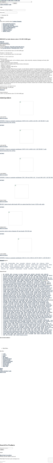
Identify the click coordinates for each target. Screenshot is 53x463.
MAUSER (34, 306)
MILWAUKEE (26, 307)
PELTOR (4, 313)
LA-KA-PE (5, 303)
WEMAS (4, 333)
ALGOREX (21, 275)
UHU (32, 328)
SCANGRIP (39, 320)
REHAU (33, 316)
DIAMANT (24, 284)
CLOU (48, 281)
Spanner (44, 267)
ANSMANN (43, 275)
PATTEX (37, 312)
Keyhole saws (28, 264)
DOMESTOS (43, 284)
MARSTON (47, 305)
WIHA (35, 333)
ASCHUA (20, 276)
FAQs (51, 305)
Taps (7, 268)
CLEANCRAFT (37, 281)
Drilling (2, 264)
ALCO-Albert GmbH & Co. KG (8, 275)
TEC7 (37, 326)
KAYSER (10, 301)
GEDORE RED (14, 291)
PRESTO (4, 315)
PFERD (22, 313)
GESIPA (21, 291)
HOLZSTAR (29, 295)
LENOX (37, 303)
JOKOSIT (5, 300)
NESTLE (9, 308)
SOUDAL (43, 323)
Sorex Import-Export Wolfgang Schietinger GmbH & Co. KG (30, 323)
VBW (42, 329)
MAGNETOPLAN (41, 305)
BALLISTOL (45, 276)
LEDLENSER (16, 303)
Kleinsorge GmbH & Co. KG (43, 301)
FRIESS (29, 290)
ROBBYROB (20, 317)
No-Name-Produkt (31, 308)
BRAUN (22, 279)
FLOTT (8, 290)
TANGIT (34, 326)
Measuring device (15, 48)
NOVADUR (32, 310)
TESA (50, 326)
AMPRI (35, 275)
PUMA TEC (46, 315)
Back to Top (3, 372)
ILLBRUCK (49, 297)
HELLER (39, 294)
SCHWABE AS (28, 321)
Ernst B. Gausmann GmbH (11, 287)
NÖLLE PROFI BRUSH (42, 308)
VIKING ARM (31, 331)
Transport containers (19, 268)
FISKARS (43, 289)
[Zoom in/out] (0, 461)
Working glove (37, 268)
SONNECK (5, 323)
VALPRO (28, 329)
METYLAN (16, 307)
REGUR (29, 316)
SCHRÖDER (22, 321)
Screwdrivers (27, 267)
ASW (27, 276)
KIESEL (23, 301)
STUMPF (4, 326)
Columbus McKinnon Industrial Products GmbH (17, 282)
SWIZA (26, 326)
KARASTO (46, 300)
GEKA (18, 291)
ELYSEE (23, 286)
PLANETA (33, 313)
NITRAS (25, 308)
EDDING (4, 286)
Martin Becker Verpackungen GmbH (9, 306)
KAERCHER (21, 300)
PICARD (28, 313)
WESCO (26, 333)
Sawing (2, 267)
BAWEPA (23, 277)
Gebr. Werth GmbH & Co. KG (47, 290)
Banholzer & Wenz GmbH (7, 277)
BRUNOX (40, 279)
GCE (40, 290)
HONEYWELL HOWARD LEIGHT (9, 296)
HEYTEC (14, 295)
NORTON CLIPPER (25, 310)
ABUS (11, 274)
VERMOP (50, 329)
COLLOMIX (5, 282)
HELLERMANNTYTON (45, 294)
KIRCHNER (30, 301)
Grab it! (41, 2)
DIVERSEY (28, 284)
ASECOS (24, 276)
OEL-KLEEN (10, 311)
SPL (50, 323)
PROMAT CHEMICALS (31, 315)
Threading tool (12, 268)
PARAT (34, 312)
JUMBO (13, 300)
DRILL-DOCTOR (6, 285)
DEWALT (19, 284)
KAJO (30, 300)
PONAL (43, 313)
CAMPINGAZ (27, 280)
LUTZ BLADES (34, 305)
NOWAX (42, 310)
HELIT (35, 294)
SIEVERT (12, 322)
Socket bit (35, 267)
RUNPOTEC (36, 318)
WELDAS (42, 332)
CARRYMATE (19, 281)
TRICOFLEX (37, 327)
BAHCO (40, 276)
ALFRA (16, 275)
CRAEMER (41, 282)
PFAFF (18, 313)
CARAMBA (36, 280)
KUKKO (47, 302)
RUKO (32, 318)
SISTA (35, 322)
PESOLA (15, 313)
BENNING (31, 277)
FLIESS (49, 289)
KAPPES (42, 300)
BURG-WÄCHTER (12, 280)
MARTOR (19, 306)
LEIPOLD (25, 303)
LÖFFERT (25, 305)
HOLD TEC (18, 295)
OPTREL (48, 311)
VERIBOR (46, 329)
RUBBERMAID (27, 318)
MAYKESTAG (48, 306)
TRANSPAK (26, 327)
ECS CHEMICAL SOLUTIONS (46, 285)
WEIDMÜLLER (33, 332)
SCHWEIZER (39, 321)
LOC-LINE (14, 305)
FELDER (26, 289)
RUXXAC (41, 318)
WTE (7, 334)
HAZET (14, 294)
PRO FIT (12, 315)
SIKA (16, 322)
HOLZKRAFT (24, 295)
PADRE (25, 312)
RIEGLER (16, 317)
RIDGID (2, 41)
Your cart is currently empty (6, 21)
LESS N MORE (42, 303)
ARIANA (50, 275)
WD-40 (21, 332)
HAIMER (35, 292)
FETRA (30, 289)
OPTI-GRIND (34, 311)
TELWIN (46, 326)
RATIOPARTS (19, 316)
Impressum (50, 308)
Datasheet (2, 89)
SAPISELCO (34, 320)
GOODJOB (43, 291)
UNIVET (9, 329)
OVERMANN (17, 312)
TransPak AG (32, 327)
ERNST (4, 287)
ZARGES (18, 334)
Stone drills (49, 267)
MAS (22, 306)
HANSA (48, 292)
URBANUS (14, 329)
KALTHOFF (33, 300)
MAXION (43, 306)
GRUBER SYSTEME (14, 292)
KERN (20, 301)
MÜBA (35, 307)
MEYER (21, 307)
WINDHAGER (43, 333)
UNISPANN (5, 329)
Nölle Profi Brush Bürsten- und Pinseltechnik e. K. (12, 310)
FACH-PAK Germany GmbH (8, 289)
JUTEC (17, 300)
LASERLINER (10, 303)
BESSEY (45, 277)
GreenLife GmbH (6, 292)
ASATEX (15, 276)
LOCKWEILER (20, 305)
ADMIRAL (25, 274)
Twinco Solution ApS (18, 328)
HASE (4, 294)
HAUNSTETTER (9, 294)
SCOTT (43, 321)
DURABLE (26, 285)
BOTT (19, 279)
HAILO (31, 292)
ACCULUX (20, 274)
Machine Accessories (34, 264)
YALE (14, 334)
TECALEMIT (41, 326)
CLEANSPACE (43, 281)
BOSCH (8, 279)
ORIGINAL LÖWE (6, 312)
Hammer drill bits (21, 264)
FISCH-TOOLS (37, 289)
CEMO (24, 281)
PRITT (8, 315)
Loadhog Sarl (8, 305)
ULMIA (38, 328)
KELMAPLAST (15, 301)
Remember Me (4, 15)
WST (4, 334)
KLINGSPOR (10, 302)
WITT (48, 333)
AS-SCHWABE (10, 276)
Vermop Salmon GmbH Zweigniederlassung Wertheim (12, 331)
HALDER (39, 292)
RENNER (42, 316)
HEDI (20, 294)
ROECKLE (35, 317)
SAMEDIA (20, 320)
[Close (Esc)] (4, 461)
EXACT (38, 287)
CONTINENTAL (30, 282)
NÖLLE (36, 308)
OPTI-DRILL (28, 311)
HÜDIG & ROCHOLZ (13, 297)
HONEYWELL (38, 295)
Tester (21, 48)
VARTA (39, 329)
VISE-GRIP (36, 331)
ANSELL (39, 275)
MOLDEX (31, 307)
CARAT (40, 280)
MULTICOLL (43, 307)
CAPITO (31, 280)
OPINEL (21, 311)
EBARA (35, 285)
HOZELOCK (5, 297)
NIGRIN (13, 308)
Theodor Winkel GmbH (14, 327)
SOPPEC (9, 323)
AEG (29, 274)
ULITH (35, 328)
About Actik (50, 291)
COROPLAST (36, 282)
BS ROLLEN (44, 279)
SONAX (46, 322)
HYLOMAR (35, 297)
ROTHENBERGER (6, 318)
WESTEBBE (30, 333)
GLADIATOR (26, 291)
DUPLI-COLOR (21, 285)
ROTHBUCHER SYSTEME (46, 317)
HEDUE (23, 294)
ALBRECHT (46, 274)
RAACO (50, 315)
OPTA (24, 311)
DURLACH (31, 285)
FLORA (4, 290)
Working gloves (43, 268)
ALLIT (25, 275)
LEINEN (21, 303)
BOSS (12, 279)
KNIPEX (20, 302)
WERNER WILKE (20, 333)
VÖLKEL (41, 331)
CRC (45, 282)
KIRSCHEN (35, 301)
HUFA (18, 297)
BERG (34, 277)
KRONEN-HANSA (35, 302)
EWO (35, 287)
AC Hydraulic (15, 274)
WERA (8, 333)
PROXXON (39, 315)
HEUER (9, 295)
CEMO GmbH (28, 281)
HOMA (34, 295)
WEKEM (38, 332)
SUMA (15, 326)
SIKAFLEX (19, 322)
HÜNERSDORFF (29, 297)
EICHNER (15, 286)
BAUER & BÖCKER (17, 277)
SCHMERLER (5, 321)
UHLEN (28, 328)
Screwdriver (7, 267)
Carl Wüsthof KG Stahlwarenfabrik (9, 281)
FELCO (22, 289)
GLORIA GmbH (37, 291)
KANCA (38, 300)
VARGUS (35, 329)
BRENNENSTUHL (27, 279)
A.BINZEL (7, 274)
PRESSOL (48, 313)
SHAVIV (4, 322)
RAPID (8, 316)
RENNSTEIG (46, 316)
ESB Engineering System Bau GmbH (26, 287)
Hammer (15, 264)
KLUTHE (16, 302)
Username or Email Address (6, 10)
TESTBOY (5, 327)
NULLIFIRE (5, 311)
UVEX (21, 329)
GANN (33, 290)
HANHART (44, 292)
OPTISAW (44, 311)
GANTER (37, 290)
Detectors (7, 46)
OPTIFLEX (40, 311)
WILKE (38, 333)
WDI (24, 332)
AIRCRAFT (37, 274)
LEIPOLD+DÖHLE (31, 303)
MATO (30, 306)
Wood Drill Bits (31, 268)
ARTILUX (5, 276)
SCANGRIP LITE (46, 320)
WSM (50, 333)
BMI (51, 277)
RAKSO (4, 316)
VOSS (44, 331)
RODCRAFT (30, 317)
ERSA (18, 287)
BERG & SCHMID (39, 277)
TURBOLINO (11, 328)
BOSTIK (15, 279)
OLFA (17, 311)
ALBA (42, 274)
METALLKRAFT (10, 307)
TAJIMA (30, 326)
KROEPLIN (29, 302)
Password (2, 12)
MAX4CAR (38, 306)
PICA (25, 313)
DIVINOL (33, 284)
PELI (48, 312)
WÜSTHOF (10, 334)
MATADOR (26, 306)
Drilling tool (7, 264)
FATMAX (16, 289)
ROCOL (25, 317)
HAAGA (22, 292)
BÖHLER (5, 279)
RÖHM (39, 317)
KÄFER (26, 300)
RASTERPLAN (13, 316)
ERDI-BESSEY (47, 286)
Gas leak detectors (6, 48)
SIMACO (31, 322)
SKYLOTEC (39, 322)
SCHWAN (34, 321)
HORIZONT (47, 296)
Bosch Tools (3, 455)
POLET (40, 313)
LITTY (4, 305)
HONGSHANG (33, 296)
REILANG (37, 316)
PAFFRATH (29, 312)
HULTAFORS (22, 297)
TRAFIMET (21, 327)
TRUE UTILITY (48, 327)
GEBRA (4, 291)
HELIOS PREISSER (29, 294)
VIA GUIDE (25, 331)
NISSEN (21, 308)
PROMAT (20, 315)
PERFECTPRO (10, 313)
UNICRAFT (46, 328)
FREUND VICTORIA (14, 290)
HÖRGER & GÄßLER (41, 296)
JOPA (8, 300)
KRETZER (24, 302)
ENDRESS (35, 286)
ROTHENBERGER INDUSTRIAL (17, 318)
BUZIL (18, 280)
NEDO (48, 307)
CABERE (22, 280)
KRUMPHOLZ (42, 302)
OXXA (22, 312)
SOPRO (13, 323)
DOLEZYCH (38, 284)
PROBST (16, 315)
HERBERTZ (5, 295)
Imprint (49, 295)
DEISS (15, 284)
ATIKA (37, 276)
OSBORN (12, 312)
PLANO (36, 313)
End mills (11, 264)
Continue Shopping (16, 21)
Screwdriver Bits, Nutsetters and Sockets (16, 267)
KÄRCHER (5, 301)
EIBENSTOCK (10, 286)
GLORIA (31, 291)
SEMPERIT (48, 321)
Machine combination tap (44, 264)
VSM (47, 331)
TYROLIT (25, 328)
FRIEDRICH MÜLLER (23, 290)
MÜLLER (39, 307)
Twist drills (25, 268)
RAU (23, 316)
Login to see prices (4, 43)
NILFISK (17, 308)
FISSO (46, 289)
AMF (28, 275)
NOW (39, 310)
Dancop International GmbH (8, 284)
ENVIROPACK (41, 286)
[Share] (3, 461)
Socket (31, 267)
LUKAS (29, 305)
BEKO (27, 277)
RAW (26, 316)
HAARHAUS (27, 292)
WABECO (17, 332)
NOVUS (36, 310)
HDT (17, 294)
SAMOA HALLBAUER (27, 320)
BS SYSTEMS (5, 280)
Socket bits (40, 267)
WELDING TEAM (48, 332)
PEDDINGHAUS (43, 312)
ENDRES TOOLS (29, 286)
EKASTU (19, 286)
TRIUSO (42, 327)
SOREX (16, 323)
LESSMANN (48, 303)
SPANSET (47, 323)
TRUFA (4, 328)
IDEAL (39, 297)
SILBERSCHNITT (25, 322)
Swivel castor (3, 268)
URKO (18, 329)
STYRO (8, 326)
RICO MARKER (6, 317)
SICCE (8, 322)
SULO (12, 326)
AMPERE (31, 275)
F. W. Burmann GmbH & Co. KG (46, 287)
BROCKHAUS (34, 279)
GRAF (46, 291)
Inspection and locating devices (17, 46)
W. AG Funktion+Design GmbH (8, 332)
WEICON (27, 332)
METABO (5, 307)
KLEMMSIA (5, 302)
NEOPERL (5, 308)
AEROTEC (33, 274)
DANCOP (49, 282)
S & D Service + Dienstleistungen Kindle (10, 320)
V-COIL (24, 329)
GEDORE (8, 291)
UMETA (42, 328)
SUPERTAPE (21, 326)
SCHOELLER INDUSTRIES (14, 321)
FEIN (19, 289)
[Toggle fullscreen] (1, 461)
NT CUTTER (47, 310)
